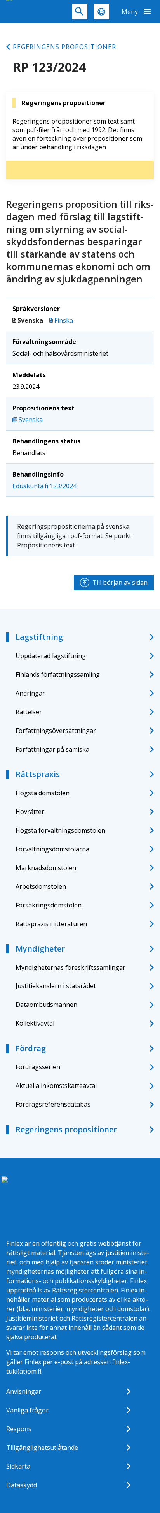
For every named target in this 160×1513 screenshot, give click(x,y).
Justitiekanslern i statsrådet (56, 986)
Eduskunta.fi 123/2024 (44, 486)
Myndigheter (40, 948)
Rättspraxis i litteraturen (51, 924)
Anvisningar (23, 1391)
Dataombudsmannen (46, 1004)
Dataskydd (21, 1485)
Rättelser (29, 712)
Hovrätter (30, 811)
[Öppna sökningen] (79, 11)
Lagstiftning (39, 637)
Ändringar (30, 693)
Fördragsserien (38, 1067)
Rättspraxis (38, 774)
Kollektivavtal (35, 1023)
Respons (18, 1429)
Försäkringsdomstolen (49, 905)
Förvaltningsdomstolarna (52, 849)
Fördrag (31, 1048)
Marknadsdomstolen (46, 867)
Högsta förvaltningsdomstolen (60, 830)
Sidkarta (18, 1466)
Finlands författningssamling (58, 674)
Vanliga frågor (27, 1410)
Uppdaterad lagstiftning (51, 655)
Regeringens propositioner (64, 46)
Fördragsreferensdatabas (53, 1104)
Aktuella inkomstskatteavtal (56, 1085)
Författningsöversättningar (56, 730)
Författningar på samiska (52, 749)
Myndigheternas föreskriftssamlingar (70, 967)
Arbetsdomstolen (41, 886)
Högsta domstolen (43, 793)
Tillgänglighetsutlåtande (42, 1447)
